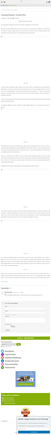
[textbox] (25, 10)
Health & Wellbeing (13, 358)
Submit (7, 330)
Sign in (6, 5)
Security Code (8, 324)
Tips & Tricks (10, 354)
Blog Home (9, 351)
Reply (22, 292)
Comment (7, 316)
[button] (34, 419)
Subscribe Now (34, 432)
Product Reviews (12, 361)
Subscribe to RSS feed (6, 346)
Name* (6, 306)
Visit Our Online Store (25, 384)
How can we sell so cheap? (9, 403)
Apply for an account (13, 5)
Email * (6, 310)
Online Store (10, 367)
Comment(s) (16, 18)
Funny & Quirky (11, 364)
